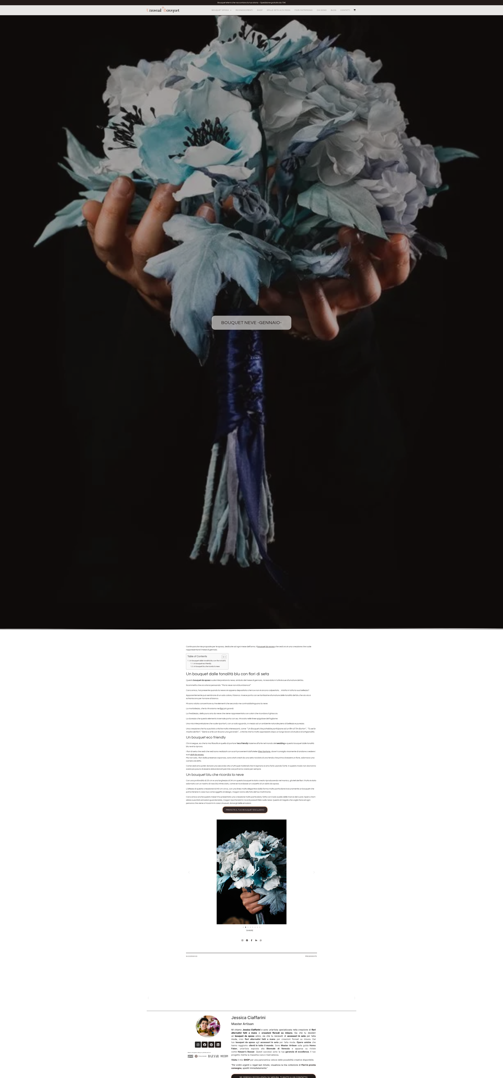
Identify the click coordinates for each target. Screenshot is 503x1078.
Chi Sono (322, 10)
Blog (333, 10)
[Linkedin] (218, 1045)
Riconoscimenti (244, 10)
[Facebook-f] (251, 940)
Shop (260, 10)
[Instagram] (242, 940)
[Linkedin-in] (256, 940)
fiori (221, 708)
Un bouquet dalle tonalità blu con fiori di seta (207, 661)
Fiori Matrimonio (304, 10)
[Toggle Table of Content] (223, 657)
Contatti (345, 10)
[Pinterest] (247, 940)
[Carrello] (353, 10)
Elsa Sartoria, (264, 751)
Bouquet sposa (220, 10)
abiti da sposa (197, 755)
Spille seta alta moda (278, 10)
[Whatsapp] (261, 940)
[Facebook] (205, 1045)
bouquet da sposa (266, 647)
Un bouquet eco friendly (202, 664)
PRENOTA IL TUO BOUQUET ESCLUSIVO (245, 810)
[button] (189, 872)
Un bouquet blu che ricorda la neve (206, 666)
